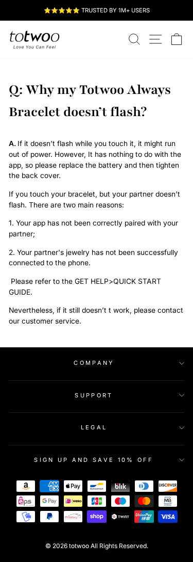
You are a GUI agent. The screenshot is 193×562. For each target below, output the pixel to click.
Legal (94, 427)
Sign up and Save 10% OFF (94, 459)
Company (94, 362)
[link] (34, 39)
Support (94, 395)
